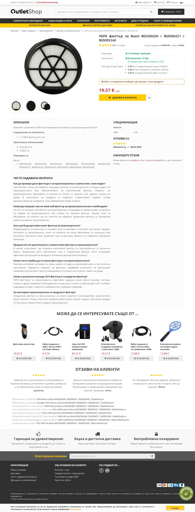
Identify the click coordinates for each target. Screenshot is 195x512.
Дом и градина (140, 20)
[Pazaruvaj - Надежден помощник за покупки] (186, 493)
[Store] (182, 2)
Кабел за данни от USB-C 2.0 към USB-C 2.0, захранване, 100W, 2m (141, 348)
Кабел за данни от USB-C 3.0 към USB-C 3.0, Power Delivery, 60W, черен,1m (52, 348)
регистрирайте (156, 160)
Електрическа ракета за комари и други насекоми (170, 347)
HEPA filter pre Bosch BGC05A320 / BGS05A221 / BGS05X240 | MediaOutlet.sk (79, 406)
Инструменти (102, 20)
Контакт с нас (62, 469)
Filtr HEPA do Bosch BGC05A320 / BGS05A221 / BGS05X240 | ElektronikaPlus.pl (72, 423)
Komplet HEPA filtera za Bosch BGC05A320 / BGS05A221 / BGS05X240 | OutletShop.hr (75, 402)
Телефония (83, 20)
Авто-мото (120, 20)
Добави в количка (124, 97)
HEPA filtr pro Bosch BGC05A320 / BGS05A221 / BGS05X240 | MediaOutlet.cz (92, 416)
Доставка (15, 473)
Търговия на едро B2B (66, 476)
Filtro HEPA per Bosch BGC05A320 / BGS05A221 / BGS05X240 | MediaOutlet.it (77, 413)
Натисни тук (75, 509)
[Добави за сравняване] (149, 97)
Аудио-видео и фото (60, 20)
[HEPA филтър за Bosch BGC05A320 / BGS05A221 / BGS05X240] (53, 65)
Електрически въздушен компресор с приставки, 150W (111, 347)
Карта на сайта (63, 480)
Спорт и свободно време (168, 20)
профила (135, 160)
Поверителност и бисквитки (69, 473)
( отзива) (118, 45)
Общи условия (18, 469)
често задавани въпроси (24, 476)
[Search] (151, 12)
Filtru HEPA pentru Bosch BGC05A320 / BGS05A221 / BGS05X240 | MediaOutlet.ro (89, 409)
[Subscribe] (152, 456)
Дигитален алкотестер (23, 344)
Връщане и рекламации (23, 480)
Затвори (175, 508)
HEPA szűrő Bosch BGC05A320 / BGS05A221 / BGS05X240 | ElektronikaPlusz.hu (93, 419)
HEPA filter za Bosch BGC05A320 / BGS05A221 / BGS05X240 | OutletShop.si (70, 399)
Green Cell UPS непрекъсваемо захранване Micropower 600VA (80, 348)
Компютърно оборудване (28, 20)
